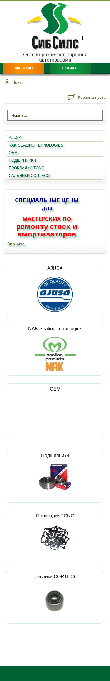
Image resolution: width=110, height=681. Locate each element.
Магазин (24, 68)
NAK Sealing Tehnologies (55, 328)
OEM (55, 389)
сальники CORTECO (55, 576)
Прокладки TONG (55, 515)
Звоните (16, 243)
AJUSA (55, 268)
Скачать (70, 68)
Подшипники (55, 455)
